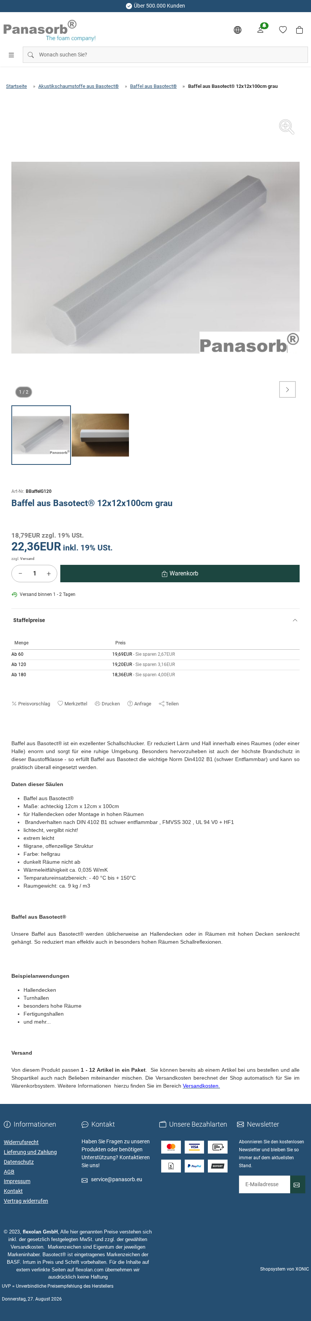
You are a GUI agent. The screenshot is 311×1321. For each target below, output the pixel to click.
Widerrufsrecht (21, 1142)
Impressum (17, 1181)
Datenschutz (19, 1162)
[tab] (14, 735)
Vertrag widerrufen (26, 1201)
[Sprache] (237, 30)
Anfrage (142, 704)
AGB (9, 1172)
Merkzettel (75, 704)
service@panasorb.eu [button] (116, 1179)
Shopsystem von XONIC (284, 1269)
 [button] (287, 389)
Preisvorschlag (34, 704)
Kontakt (13, 1191)
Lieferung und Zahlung (30, 1152)
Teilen (172, 704)
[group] (155, 258)
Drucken (111, 704)
